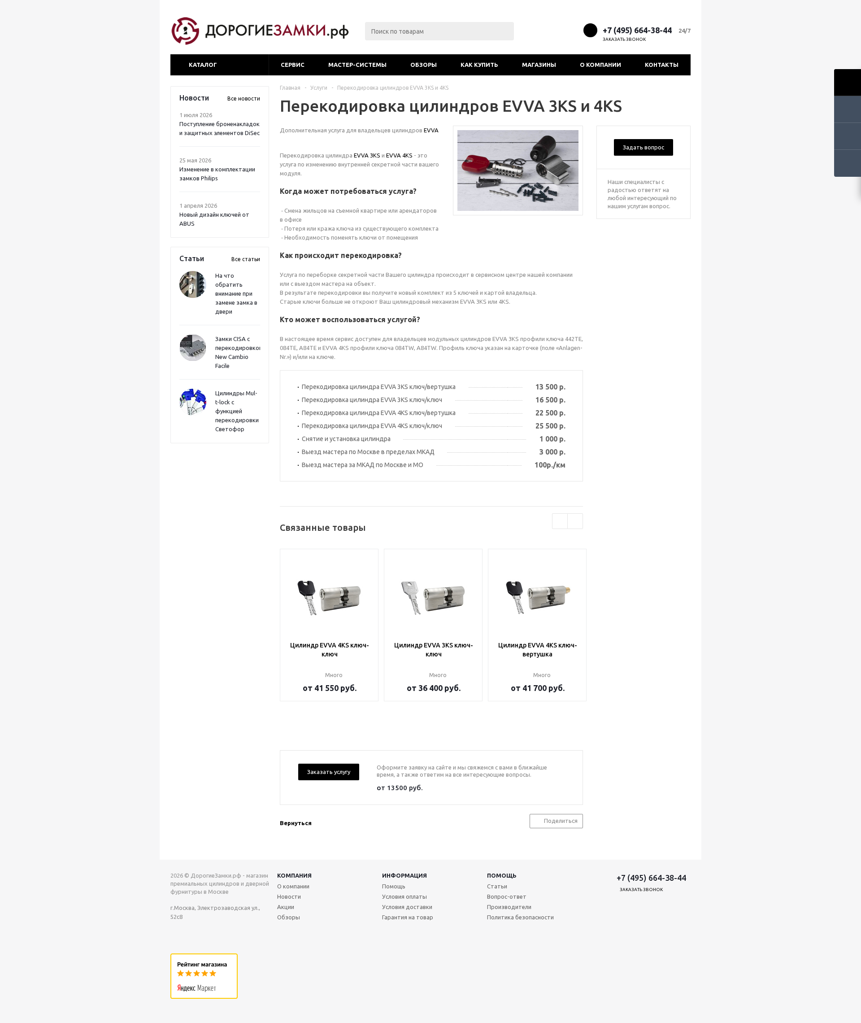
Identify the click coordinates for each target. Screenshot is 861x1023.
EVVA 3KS (367, 155)
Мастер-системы (357, 64)
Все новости (243, 98)
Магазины (539, 64)
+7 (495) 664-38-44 (637, 30)
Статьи (497, 886)
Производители (509, 907)
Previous (559, 521)
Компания (294, 875)
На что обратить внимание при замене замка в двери (236, 293)
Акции (285, 907)
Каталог (203, 64)
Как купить (479, 64)
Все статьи (245, 259)
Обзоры (423, 64)
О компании (600, 64)
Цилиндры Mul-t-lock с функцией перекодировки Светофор (237, 411)
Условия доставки (407, 907)
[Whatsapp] (573, 30)
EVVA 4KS (399, 155)
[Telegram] (556, 30)
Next (575, 521)
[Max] (540, 30)
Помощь (502, 875)
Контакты (661, 64)
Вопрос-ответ (506, 896)
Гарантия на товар (407, 917)
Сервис (292, 64)
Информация (404, 875)
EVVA (431, 130)
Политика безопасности (520, 917)
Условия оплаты (404, 896)
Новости (289, 896)
